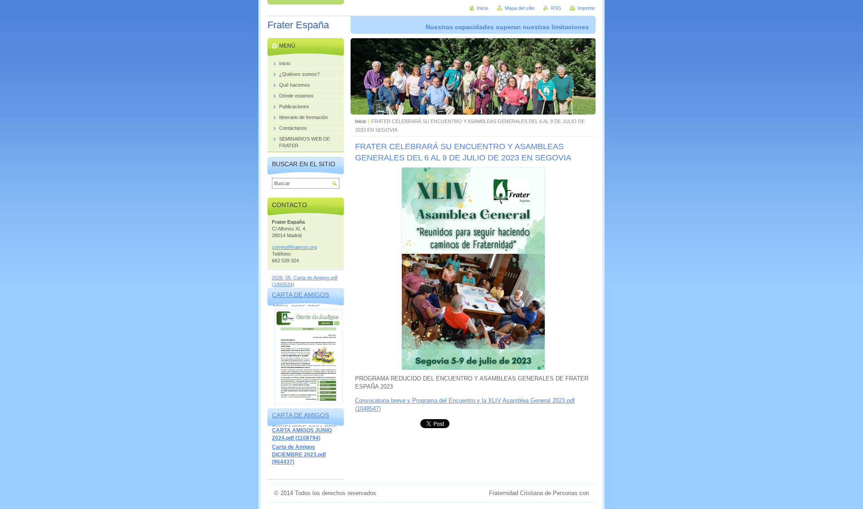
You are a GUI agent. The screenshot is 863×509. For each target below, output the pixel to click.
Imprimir (586, 8)
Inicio (360, 121)
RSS (556, 8)
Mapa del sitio (519, 8)
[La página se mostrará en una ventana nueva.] (473, 368)
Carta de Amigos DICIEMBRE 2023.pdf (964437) (299, 454)
